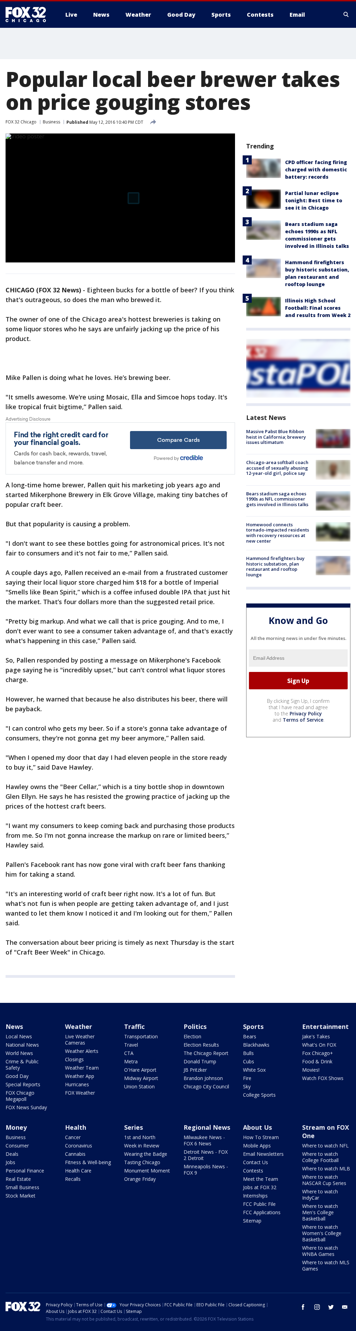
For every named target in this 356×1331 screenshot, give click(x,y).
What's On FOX (319, 1044)
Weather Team (82, 1067)
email (344, 1307)
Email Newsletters (263, 1154)
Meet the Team (260, 1179)
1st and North (139, 1137)
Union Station (139, 1086)
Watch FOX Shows (322, 1078)
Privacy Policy (306, 713)
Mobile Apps (257, 1145)
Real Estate (18, 1179)
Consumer (17, 1145)
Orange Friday (140, 1179)
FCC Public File (259, 1204)
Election (192, 1036)
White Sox (254, 1069)
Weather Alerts (81, 1051)
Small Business (22, 1187)
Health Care (78, 1170)
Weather (78, 1026)
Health (75, 1127)
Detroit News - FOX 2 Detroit (206, 1155)
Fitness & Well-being (88, 1162)
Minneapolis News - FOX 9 (206, 1169)
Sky (247, 1086)
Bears (249, 1036)
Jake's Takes (316, 1036)
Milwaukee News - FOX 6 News (204, 1140)
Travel (131, 1044)
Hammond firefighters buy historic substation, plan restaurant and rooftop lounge (275, 566)
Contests (253, 1170)
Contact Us (255, 1162)
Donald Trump (200, 1061)
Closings (74, 1059)
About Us (257, 1127)
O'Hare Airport (140, 1069)
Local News (19, 1036)
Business (51, 122)
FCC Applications (262, 1212)
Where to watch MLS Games (325, 1265)
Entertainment (325, 1026)
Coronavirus (78, 1145)
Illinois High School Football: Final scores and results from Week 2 (317, 307)
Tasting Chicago (142, 1162)
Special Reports (23, 1084)
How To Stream (261, 1137)
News (14, 1026)
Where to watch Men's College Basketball (320, 1212)
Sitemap (252, 1220)
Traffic (134, 1026)
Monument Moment (147, 1170)
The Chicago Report (206, 1053)
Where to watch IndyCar (320, 1194)
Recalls (73, 1179)
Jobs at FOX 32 (259, 1187)
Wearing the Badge (145, 1154)
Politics (195, 1026)
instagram (317, 1307)
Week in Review (141, 1145)
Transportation (141, 1036)
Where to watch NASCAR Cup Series (324, 1180)
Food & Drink (317, 1061)
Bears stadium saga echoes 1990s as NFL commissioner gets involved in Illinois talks (277, 499)
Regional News (207, 1127)
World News (19, 1053)
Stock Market (20, 1195)
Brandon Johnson (203, 1078)
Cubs (248, 1061)
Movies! (310, 1069)
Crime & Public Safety (22, 1064)
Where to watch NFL (325, 1145)
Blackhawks (256, 1044)
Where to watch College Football (320, 1157)
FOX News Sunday (26, 1107)
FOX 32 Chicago (21, 122)
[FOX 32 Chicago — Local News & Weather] (28, 14)
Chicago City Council (206, 1086)
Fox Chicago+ (317, 1053)
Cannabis (75, 1154)
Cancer (73, 1137)
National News (22, 1044)
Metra (131, 1061)
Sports (253, 1026)
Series (133, 1127)
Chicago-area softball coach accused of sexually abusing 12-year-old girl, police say (277, 467)
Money (16, 1127)
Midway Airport (141, 1078)
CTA (129, 1053)
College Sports (259, 1094)
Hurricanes (77, 1084)
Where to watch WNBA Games (320, 1250)
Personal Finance (25, 1170)
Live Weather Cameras (80, 1039)
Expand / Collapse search (346, 14)
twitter (331, 1307)
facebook (303, 1307)
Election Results (201, 1044)
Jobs (10, 1162)
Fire (247, 1078)
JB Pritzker (195, 1069)
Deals (12, 1154)
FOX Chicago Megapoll (20, 1095)
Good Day (17, 1076)
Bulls (248, 1053)
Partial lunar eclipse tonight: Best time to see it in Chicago (313, 200)
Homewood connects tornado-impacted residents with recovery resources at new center (277, 532)
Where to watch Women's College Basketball (321, 1233)
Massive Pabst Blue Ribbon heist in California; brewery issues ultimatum (276, 436)
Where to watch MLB (326, 1168)
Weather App (79, 1076)
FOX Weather (80, 1092)
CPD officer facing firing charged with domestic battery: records (316, 169)
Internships (255, 1195)
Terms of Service (303, 719)
